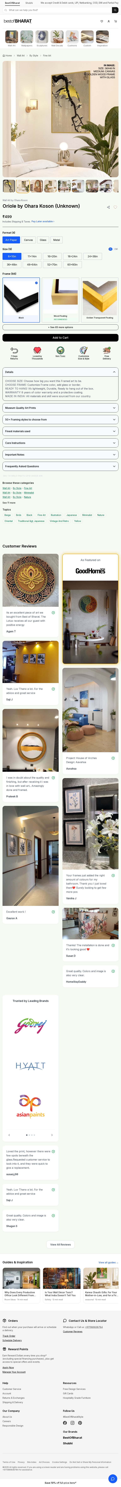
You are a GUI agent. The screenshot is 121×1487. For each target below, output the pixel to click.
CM (116, 249)
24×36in (93, 256)
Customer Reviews (72, 1331)
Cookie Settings (59, 1462)
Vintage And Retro (59, 521)
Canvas (28, 240)
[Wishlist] (102, 21)
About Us (7, 1416)
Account (7, 1393)
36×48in (12, 264)
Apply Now (8, 1367)
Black (29, 515)
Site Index (31, 1462)
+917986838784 (94, 1327)
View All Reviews (60, 1244)
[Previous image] (8, 119)
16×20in (52, 256)
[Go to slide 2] (29, 1135)
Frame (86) (9, 273)
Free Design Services (74, 1389)
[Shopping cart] (115, 21)
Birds (18, 515)
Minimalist (29, 492)
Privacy (21, 1462)
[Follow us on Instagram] (72, 1423)
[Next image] (113, 119)
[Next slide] (52, 1135)
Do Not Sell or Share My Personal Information (90, 1462)
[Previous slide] (9, 1135)
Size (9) (7, 249)
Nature (27, 497)
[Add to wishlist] (115, 207)
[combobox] (57, 10)
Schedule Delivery (12, 1340)
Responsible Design (13, 1425)
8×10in (12, 256)
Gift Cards (68, 1393)
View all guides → (108, 1262)
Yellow (77, 521)
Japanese (71, 515)
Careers (7, 1421)
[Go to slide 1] (26, 1135)
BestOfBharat (12, 3)
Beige (8, 515)
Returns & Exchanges (14, 1397)
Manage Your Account (14, 1372)
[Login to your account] (109, 21)
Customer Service (12, 1389)
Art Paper (11, 240)
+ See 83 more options (60, 327)
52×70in (52, 264)
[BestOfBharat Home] (18, 21)
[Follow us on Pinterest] (80, 1423)
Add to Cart (60, 337)
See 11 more (9, 502)
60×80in (72, 264)
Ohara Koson (21, 200)
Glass (43, 240)
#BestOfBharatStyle (73, 1416)
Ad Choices (44, 1462)
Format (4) (9, 232)
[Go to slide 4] (34, 1135)
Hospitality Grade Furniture (77, 1397)
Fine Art (47, 55)
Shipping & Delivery (13, 1402)
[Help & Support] (112, 1478)
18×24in (72, 256)
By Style (34, 55)
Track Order (9, 1336)
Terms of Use (9, 1462)
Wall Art (21, 55)
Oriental (9, 521)
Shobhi (29, 3)
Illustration (56, 515)
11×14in (32, 256)
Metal (56, 240)
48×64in (32, 264)
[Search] (115, 10)
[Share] (108, 207)
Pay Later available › (43, 221)
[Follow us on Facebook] (65, 1423)
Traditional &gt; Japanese (31, 521)
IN (110, 249)
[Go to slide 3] (31, 1135)
